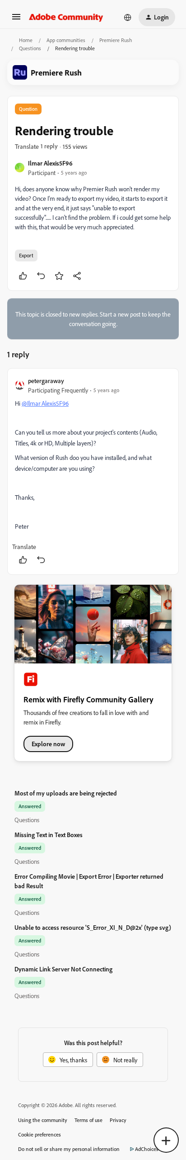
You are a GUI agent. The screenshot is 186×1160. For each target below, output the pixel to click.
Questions (30, 48)
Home (26, 40)
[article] (93, 471)
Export (26, 255)
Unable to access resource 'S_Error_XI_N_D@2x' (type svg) (92, 927)
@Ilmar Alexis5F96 (45, 403)
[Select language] (128, 17)
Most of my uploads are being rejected (65, 793)
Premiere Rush (115, 40)
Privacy (118, 1120)
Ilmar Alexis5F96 (50, 163)
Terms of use (88, 1120)
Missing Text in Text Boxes (48, 834)
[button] (16, 20)
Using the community (42, 1120)
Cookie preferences (39, 1134)
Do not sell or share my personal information (69, 1149)
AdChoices (146, 1149)
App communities (65, 40)
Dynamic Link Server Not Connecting (63, 969)
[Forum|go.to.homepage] (66, 17)
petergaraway (46, 380)
